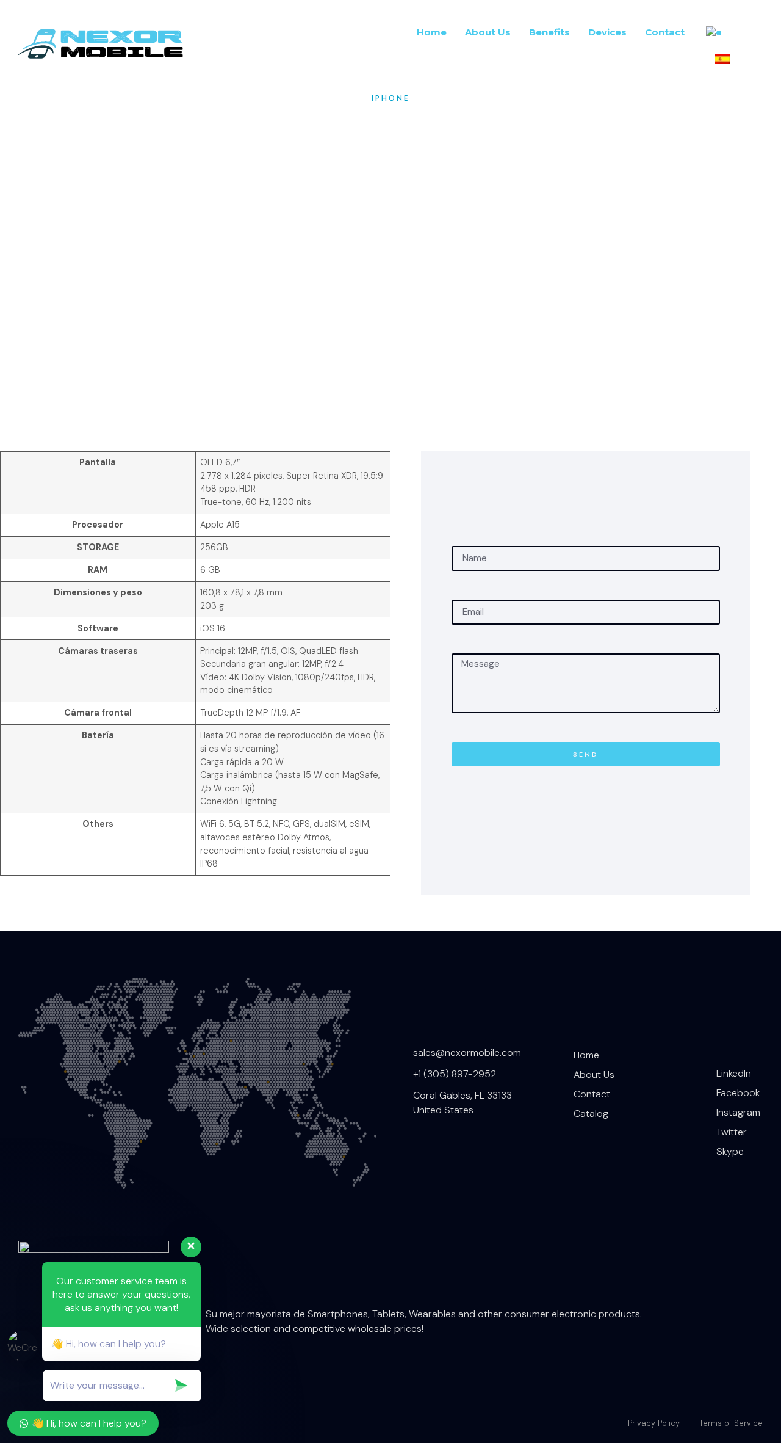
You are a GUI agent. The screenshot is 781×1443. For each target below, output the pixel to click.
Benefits (549, 32)
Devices (607, 32)
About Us (488, 32)
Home (432, 32)
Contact (665, 32)
